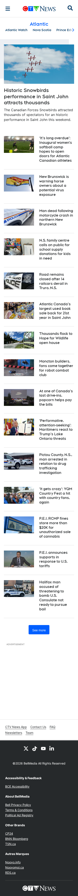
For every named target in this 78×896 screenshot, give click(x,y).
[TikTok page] (34, 748)
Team (29, 733)
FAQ (52, 727)
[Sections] (7, 8)
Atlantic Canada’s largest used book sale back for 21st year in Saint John (55, 311)
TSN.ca (10, 844)
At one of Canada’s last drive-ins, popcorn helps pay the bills (56, 398)
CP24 (9, 833)
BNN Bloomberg (16, 839)
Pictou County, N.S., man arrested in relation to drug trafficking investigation (55, 464)
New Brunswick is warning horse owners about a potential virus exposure (54, 186)
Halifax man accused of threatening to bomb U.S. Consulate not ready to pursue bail (53, 595)
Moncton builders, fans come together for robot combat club (56, 368)
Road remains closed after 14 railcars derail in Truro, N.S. (53, 281)
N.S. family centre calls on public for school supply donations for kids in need (55, 249)
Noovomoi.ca (14, 867)
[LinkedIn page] (52, 748)
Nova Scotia (42, 30)
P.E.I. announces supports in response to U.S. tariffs (53, 559)
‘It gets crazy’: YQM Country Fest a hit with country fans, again (55, 495)
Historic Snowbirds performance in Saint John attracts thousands (36, 96)
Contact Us (38, 727)
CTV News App (16, 727)
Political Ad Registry (19, 815)
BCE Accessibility (17, 786)
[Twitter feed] (26, 748)
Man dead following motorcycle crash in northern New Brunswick (56, 217)
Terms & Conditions (18, 810)
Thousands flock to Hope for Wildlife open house (55, 338)
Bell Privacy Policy (18, 805)
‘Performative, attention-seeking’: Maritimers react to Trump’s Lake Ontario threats (56, 430)
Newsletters (13, 733)
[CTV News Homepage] (39, 8)
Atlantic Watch (16, 30)
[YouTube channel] (43, 748)
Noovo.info (13, 862)
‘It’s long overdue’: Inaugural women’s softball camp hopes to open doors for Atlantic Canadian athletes (55, 149)
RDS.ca (10, 872)
